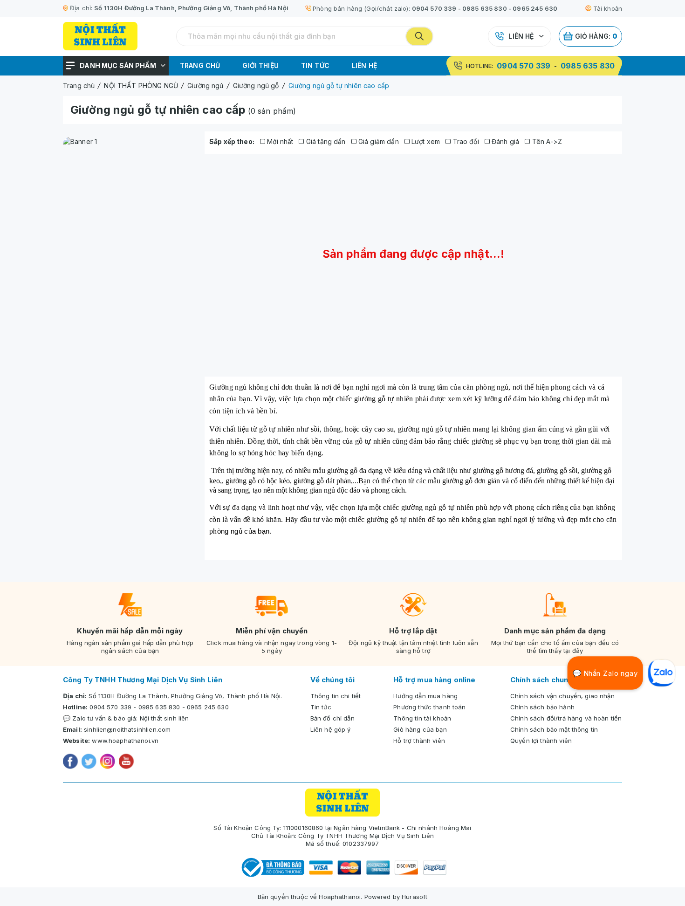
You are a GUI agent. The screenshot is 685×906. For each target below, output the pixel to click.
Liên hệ (521, 36)
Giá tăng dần (324, 141)
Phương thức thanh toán (429, 707)
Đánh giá (504, 141)
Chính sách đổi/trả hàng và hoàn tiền (566, 718)
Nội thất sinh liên (164, 718)
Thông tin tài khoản (422, 718)
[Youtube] (126, 762)
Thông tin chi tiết (335, 696)
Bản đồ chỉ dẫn (332, 718)
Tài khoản (607, 8)
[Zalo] (661, 672)
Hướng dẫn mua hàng (425, 696)
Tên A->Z (546, 141)
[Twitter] (89, 762)
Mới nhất (279, 141)
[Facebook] (70, 762)
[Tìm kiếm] (419, 36)
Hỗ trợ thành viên (419, 740)
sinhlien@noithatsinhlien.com (127, 729)
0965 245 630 (535, 8)
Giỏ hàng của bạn (419, 729)
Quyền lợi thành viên (541, 740)
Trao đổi (465, 141)
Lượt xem (425, 141)
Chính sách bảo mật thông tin (554, 729)
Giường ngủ (228, 387)
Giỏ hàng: (596, 36)
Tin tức (315, 65)
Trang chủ (200, 65)
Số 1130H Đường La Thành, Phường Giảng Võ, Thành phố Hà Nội (191, 8)
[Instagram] (107, 762)
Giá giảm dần (377, 141)
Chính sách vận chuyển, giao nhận (562, 696)
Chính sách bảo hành (542, 707)
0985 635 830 (484, 8)
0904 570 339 (434, 8)
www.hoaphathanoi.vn (125, 740)
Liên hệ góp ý (330, 729)
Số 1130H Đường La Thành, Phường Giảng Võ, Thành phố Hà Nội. (185, 696)
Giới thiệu (260, 65)
